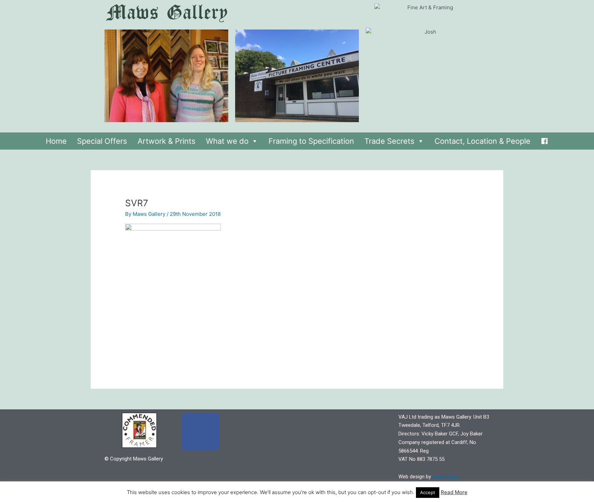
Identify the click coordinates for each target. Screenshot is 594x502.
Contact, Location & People (482, 141)
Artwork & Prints (167, 141)
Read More (454, 492)
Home (56, 141)
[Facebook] (544, 139)
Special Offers (102, 141)
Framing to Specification (311, 141)
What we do (227, 141)
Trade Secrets (389, 141)
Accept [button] (427, 492)
